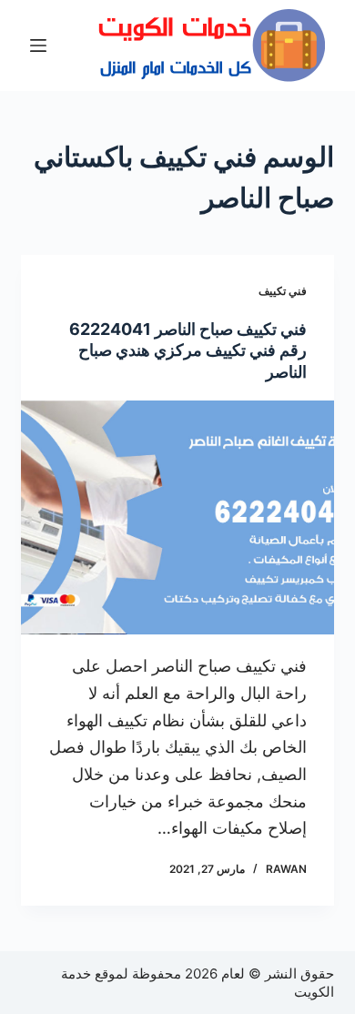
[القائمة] (38, 45)
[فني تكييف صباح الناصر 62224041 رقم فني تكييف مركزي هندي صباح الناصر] (177, 517)
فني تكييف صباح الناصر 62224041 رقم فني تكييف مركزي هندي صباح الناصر (188, 350)
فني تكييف (283, 291)
